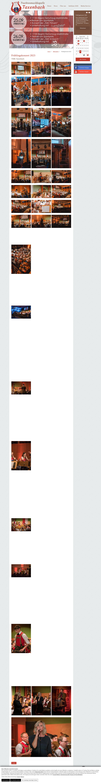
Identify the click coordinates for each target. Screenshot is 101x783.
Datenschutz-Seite (39, 771)
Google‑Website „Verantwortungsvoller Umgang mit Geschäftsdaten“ (68, 774)
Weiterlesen (83, 28)
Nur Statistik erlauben (15, 780)
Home (49, 6)
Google (18, 776)
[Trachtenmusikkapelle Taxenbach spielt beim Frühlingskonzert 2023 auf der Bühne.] (21, 298)
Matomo (22, 776)
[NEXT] (87, 36)
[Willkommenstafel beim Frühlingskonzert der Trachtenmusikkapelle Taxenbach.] (21, 69)
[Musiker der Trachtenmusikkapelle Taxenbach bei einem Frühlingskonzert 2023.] (21, 525)
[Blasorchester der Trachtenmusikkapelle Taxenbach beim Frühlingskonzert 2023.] (21, 418)
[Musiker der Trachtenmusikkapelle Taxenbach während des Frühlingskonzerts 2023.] (41, 374)
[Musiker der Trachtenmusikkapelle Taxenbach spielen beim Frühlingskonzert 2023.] (21, 222)
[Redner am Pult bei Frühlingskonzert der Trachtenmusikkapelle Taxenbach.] (21, 335)
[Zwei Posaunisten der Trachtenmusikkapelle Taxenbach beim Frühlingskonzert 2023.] (61, 479)
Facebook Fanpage (84, 67)
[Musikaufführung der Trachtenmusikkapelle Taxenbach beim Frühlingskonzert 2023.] (41, 154)
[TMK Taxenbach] (27, 13)
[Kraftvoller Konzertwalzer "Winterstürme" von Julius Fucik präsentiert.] (61, 502)
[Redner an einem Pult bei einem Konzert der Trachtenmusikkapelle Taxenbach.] (21, 154)
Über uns (63, 6)
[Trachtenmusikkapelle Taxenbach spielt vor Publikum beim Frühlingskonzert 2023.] (41, 260)
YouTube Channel (83, 71)
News (56, 6)
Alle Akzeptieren (5, 780)
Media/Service (85, 6)
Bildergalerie (55, 51)
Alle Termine (83, 59)
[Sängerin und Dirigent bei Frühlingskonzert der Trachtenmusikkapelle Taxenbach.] (41, 670)
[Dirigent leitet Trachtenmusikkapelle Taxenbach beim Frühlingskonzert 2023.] (21, 192)
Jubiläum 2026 (73, 6)
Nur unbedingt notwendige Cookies (29, 780)
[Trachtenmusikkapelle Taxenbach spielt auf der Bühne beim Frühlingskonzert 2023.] (41, 237)
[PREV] (77, 36)
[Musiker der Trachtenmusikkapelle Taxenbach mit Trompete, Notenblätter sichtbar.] (41, 207)
